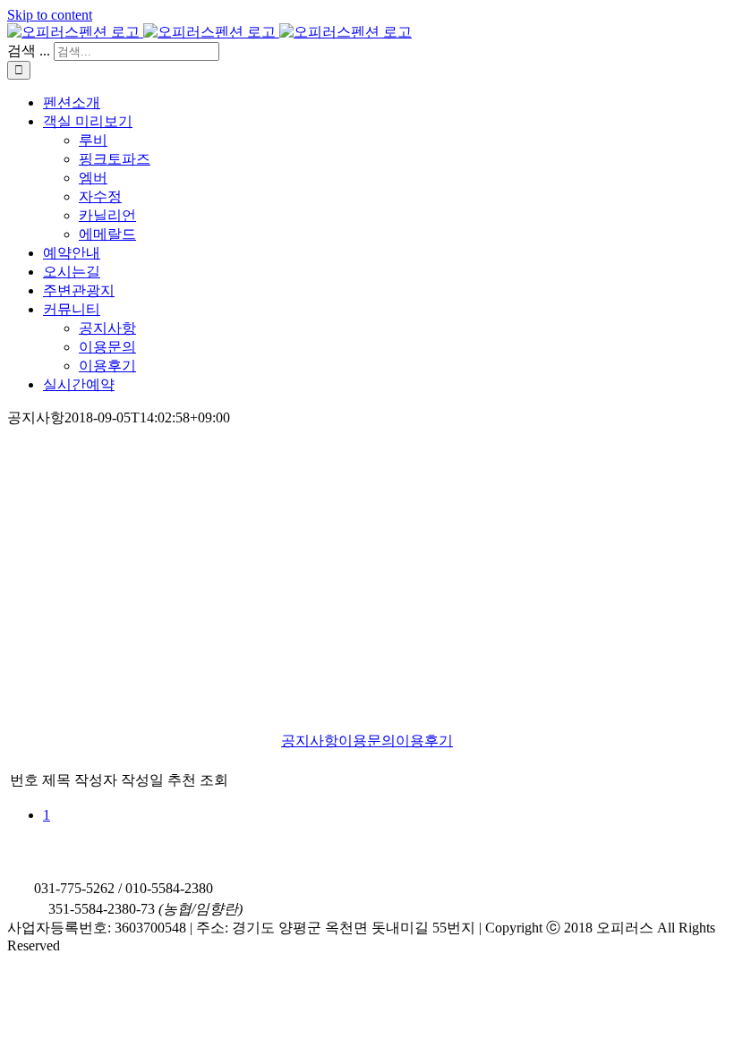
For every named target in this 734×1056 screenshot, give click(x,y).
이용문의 (367, 740)
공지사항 (309, 740)
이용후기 (424, 740)
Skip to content (49, 14)
